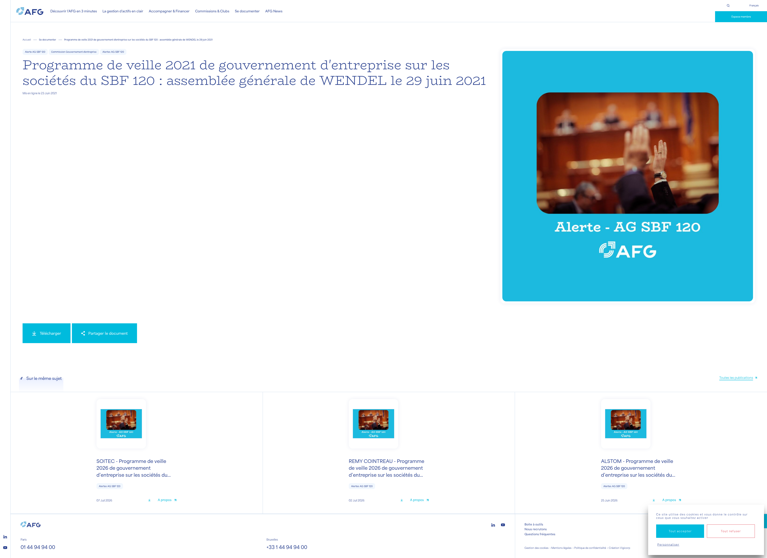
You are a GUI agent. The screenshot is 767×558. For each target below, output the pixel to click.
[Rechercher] (728, 5)
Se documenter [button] (247, 11)
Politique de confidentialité (590, 547)
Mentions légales (561, 547)
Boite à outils (534, 524)
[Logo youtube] (5, 547)
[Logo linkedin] (5, 536)
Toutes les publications (736, 377)
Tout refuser (731, 531)
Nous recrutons (536, 529)
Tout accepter (680, 531)
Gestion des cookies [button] (536, 547)
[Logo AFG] (29, 11)
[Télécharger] (150, 500)
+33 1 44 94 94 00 (286, 547)
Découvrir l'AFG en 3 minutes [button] (73, 11)
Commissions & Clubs (212, 11)
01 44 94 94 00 (38, 547)
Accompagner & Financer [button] (169, 11)
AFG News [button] (273, 11)
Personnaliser (668, 544)
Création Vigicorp (619, 547)
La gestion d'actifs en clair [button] (122, 11)
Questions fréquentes (540, 534)
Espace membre (741, 16)
